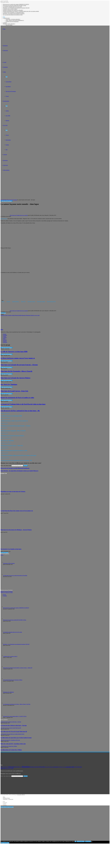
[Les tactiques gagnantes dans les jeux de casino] (10, 630)
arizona (2, 301)
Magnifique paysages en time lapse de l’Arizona (13, 491)
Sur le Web (5, 125)
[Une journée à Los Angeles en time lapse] (13, 546)
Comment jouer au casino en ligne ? (10, 9)
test (73, 767)
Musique (7, 120)
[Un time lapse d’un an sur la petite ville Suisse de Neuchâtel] (10, 574)
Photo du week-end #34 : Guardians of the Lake (13, 743)
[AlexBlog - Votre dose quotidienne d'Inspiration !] (20, 56)
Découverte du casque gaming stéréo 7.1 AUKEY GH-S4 (14, 716)
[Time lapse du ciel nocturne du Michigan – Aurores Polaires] (13, 527)
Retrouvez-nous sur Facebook (7, 591)
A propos (5, 22)
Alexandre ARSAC (21, 794)
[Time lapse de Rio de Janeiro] (10, 562)
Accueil (2, 199)
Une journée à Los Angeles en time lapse (11, 549)
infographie (42, 766)
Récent (4, 594)
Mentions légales (6, 798)
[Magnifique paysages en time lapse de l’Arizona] (13, 489)
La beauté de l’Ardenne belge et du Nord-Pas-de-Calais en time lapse (23, 404)
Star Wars (60, 766)
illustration (26, 767)
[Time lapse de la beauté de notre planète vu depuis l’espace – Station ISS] (10, 666)
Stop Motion (8, 86)
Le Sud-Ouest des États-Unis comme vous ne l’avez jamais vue (17, 510)
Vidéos (4, 71)
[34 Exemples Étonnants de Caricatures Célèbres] (6, 678)
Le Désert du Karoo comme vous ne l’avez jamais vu (18, 358)
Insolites (7, 144)
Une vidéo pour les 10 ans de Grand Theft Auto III (14, 731)
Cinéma (7, 110)
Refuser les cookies (80, 841)
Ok (75, 841)
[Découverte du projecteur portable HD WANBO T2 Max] (10, 618)
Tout (6, 76)
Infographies (8, 139)
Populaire (5, 595)
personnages (55, 766)
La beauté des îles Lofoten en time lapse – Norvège (14, 725)
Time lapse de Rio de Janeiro (9, 563)
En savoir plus (88, 841)
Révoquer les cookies (5, 842)
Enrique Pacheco (4, 218)
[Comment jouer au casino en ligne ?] (10, 655)
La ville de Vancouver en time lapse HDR (14, 351)
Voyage (7, 96)
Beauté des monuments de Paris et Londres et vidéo (17, 397)
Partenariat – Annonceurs (8, 799)
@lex (11, 215)
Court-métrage (8, 81)
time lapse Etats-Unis (51, 301)
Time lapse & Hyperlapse (11, 91)
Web (6, 149)
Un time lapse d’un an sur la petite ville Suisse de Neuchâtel (15, 575)
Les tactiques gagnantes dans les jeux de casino (12, 6)
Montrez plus (3, 313)
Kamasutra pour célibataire (8, 692)
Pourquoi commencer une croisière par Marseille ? (13, 10)
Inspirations (5, 67)
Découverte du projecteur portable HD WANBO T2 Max (14, 5)
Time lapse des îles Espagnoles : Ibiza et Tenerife (16, 371)
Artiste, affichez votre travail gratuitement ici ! (15, 20)
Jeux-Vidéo (8, 115)
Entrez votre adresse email (6, 465)
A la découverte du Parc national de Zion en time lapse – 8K (20, 410)
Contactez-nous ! (6, 18)
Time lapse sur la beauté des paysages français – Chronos (19, 365)
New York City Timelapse (9, 384)
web (12, 768)
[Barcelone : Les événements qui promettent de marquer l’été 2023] (10, 643)
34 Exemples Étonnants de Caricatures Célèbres (12, 679)
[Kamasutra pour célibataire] (7, 690)
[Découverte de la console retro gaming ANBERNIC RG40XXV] (10, 606)
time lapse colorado (41, 301)
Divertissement (6, 101)
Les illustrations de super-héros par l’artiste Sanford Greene (16, 737)
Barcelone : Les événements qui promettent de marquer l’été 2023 (16, 7)
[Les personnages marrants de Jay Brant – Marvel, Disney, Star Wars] (10, 703)
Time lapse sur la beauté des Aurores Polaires (15, 378)
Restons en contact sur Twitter (7, 592)
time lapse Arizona (31, 301)
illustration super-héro (34, 766)
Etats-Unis (23, 301)
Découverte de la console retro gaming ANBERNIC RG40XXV (16, 4)
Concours (5, 154)
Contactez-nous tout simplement (12, 21)
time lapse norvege (8, 768)
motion (50, 766)
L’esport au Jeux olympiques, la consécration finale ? (13, 12)
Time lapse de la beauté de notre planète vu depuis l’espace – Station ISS (17, 667)
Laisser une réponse (4, 552)
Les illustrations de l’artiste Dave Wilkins (11, 749)
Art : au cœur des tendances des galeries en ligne (13, 14)
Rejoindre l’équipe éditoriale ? (9, 23)
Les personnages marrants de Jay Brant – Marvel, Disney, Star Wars (16, 704)
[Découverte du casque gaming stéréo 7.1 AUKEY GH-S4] (10, 715)
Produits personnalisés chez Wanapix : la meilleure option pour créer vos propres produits (21, 11)
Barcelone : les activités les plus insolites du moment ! (14, 13)
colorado (8, 301)
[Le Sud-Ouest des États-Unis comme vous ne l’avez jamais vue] (13, 508)
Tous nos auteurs (9, 25)
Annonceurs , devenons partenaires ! (13, 19)
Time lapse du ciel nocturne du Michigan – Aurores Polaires (16, 529)
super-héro (68, 766)
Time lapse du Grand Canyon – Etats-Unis (14, 391)
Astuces (7, 135)
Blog (4, 16)
